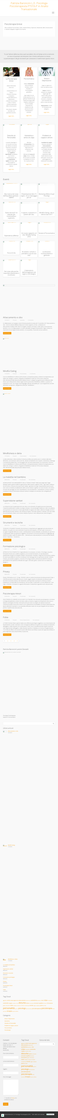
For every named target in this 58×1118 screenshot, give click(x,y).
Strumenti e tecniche (13, 522)
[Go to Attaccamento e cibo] (29, 300)
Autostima (22, 320)
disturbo (22, 1003)
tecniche (5, 1011)
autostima (34, 1000)
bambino (39, 1000)
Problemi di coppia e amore (11, 1025)
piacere (16, 1008)
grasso (4, 1005)
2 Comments (31, 320)
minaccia (19, 1005)
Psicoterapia (23, 479)
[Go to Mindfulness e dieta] (29, 422)
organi (34, 1005)
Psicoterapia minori (12, 593)
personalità (9, 1008)
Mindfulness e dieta (12, 453)
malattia (15, 1005)
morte (31, 1005)
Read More (7, 333)
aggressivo (5, 1000)
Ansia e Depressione (25, 620)
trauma (13, 1011)
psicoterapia (46, 1008)
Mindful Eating (9, 371)
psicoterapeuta (36, 1008)
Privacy (6, 571)
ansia (12, 1000)
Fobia (5, 617)
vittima (16, 1011)
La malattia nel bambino (14, 477)
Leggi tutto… (11, 116)
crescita (14, 1003)
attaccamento (22, 1000)
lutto (11, 1005)
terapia (9, 1011)
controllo (5, 1003)
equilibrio (41, 1003)
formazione (50, 1003)
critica (17, 1003)
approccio (16, 1000)
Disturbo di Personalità (10, 1023)
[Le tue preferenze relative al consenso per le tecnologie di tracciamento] (2, 1115)
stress (53, 1008)
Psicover (15, 320)
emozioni (36, 1003)
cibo (42, 1000)
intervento (8, 1005)
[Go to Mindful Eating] (29, 353)
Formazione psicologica (14, 546)
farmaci (45, 1003)
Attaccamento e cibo (13, 317)
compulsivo (50, 1000)
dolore (27, 1003)
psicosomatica (29, 1008)
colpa (45, 1000)
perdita (44, 1005)
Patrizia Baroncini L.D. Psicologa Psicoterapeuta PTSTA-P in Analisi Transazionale (29, 6)
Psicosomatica (23, 373)
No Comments (33, 456)
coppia (10, 1003)
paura (41, 1005)
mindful (22, 1005)
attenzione (28, 1000)
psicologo (22, 1008)
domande (32, 1003)
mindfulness (26, 1005)
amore (8, 1000)
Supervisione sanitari (13, 500)
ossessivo (38, 1005)
